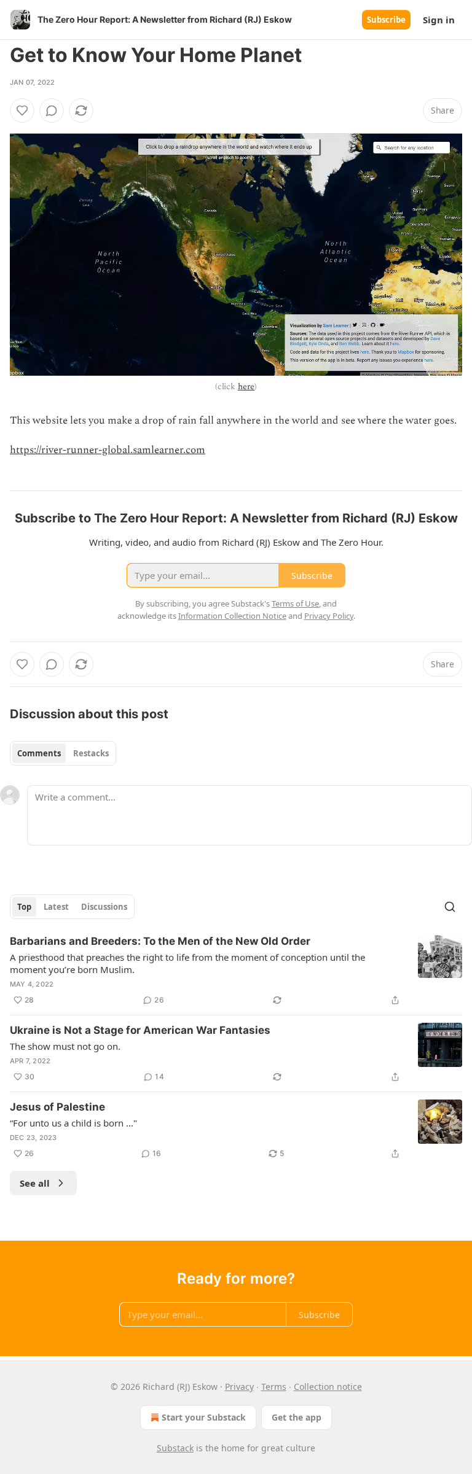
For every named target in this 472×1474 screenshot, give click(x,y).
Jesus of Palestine (57, 1107)
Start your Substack (204, 1417)
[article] (236, 970)
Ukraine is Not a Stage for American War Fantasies (140, 1030)
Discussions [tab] (104, 906)
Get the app (296, 1417)
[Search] (450, 906)
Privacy (239, 1386)
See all (35, 1183)
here (246, 386)
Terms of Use (295, 603)
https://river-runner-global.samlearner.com (107, 450)
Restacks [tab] (91, 753)
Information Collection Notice (232, 615)
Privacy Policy (328, 615)
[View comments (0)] (51, 110)
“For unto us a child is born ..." (73, 1123)
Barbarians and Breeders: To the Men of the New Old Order (160, 941)
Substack (175, 1448)
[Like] (22, 110)
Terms (273, 1386)
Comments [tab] (39, 753)
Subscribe (386, 19)
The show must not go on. (65, 1046)
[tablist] (63, 753)
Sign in (439, 20)
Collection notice (328, 1386)
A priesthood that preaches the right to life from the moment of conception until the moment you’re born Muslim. (187, 963)
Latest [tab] (56, 906)
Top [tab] (24, 906)
